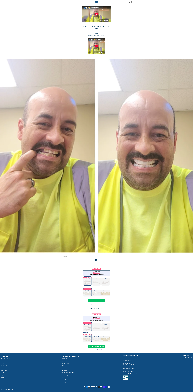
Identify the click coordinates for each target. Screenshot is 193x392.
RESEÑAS (2, 360)
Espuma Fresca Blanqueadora (66, 375)
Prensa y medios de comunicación (130, 373)
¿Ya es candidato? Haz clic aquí (96, 304)
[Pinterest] (191, 357)
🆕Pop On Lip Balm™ (65, 365)
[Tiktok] (188, 357)
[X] (189, 357)
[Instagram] (185, 357)
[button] (61, 2)
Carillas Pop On (64, 358)
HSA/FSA (2, 363)
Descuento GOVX (4, 365)
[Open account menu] (129, 2)
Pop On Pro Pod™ (65, 367)
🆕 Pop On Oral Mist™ (65, 363)
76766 (129, 364)
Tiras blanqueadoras (65, 370)
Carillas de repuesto (65, 360)
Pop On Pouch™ (64, 368)
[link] (96, 282)
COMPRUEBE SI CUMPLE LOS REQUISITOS (97, 346)
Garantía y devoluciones (5, 367)
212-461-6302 (129, 363)
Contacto (125, 357)
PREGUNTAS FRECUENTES (5, 358)
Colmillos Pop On (65, 382)
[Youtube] (186, 357)
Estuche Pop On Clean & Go (66, 379)
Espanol (2, 377)
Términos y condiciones (5, 368)
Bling (62, 377)
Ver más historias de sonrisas (96, 262)
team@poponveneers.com (128, 361)
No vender (2, 372)
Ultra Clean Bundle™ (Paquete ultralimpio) (68, 372)
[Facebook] (183, 357)
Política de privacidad (4, 370)
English (2, 375)
